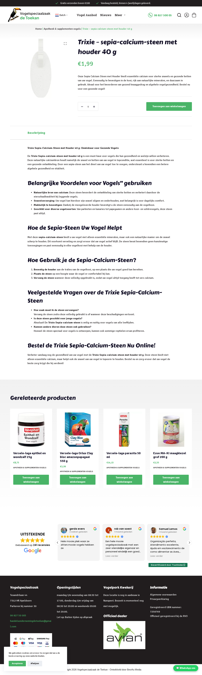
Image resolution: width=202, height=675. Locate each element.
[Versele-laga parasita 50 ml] (124, 429)
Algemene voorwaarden (163, 594)
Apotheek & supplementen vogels (62, 28)
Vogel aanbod (87, 15)
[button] (189, 542)
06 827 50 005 (18, 615)
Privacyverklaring (159, 599)
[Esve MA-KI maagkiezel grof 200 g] (171, 429)
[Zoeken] (179, 15)
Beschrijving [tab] (36, 133)
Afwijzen (35, 663)
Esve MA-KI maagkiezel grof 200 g (169, 455)
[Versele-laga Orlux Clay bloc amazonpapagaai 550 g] (78, 429)
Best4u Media (134, 669)
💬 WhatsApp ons (185, 668)
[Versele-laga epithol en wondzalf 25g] (31, 429)
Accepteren (17, 663)
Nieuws (105, 15)
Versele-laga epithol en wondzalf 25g (29, 455)
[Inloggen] (186, 15)
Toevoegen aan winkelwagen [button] (31, 479)
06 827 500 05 (163, 15)
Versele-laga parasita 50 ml (124, 455)
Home (38, 28)
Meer (118, 15)
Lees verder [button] (112, 556)
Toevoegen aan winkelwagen (169, 106)
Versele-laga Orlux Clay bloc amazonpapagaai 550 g (76, 457)
